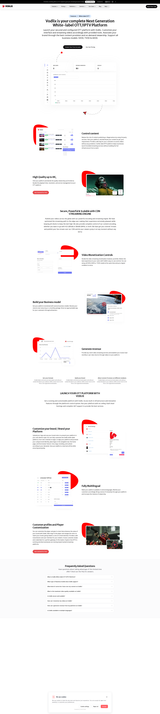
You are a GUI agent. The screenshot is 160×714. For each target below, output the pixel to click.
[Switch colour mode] (112, 2)
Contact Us (100, 2)
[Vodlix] (8, 6)
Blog (100, 6)
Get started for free (42, 552)
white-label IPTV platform (105, 144)
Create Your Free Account (73, 47)
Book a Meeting (90, 2)
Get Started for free (42, 193)
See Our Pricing (90, 47)
